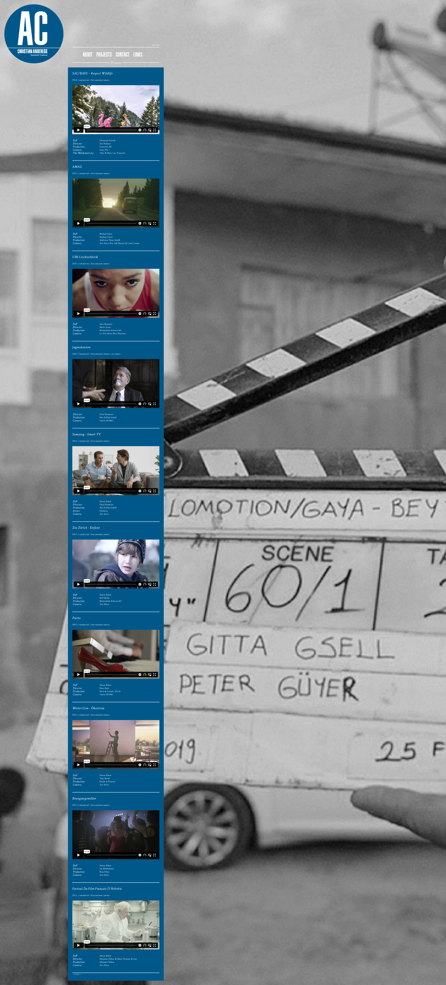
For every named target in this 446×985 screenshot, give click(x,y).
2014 (74, 80)
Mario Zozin (105, 327)
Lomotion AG (106, 147)
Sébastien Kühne (107, 959)
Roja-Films (104, 872)
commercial (84, 80)
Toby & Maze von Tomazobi (112, 153)
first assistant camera (100, 80)
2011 (74, 805)
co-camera (116, 354)
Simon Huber (106, 501)
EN (158, 45)
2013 (74, 173)
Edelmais (104, 511)
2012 (74, 354)
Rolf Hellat (104, 598)
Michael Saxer (106, 234)
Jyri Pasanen (105, 144)
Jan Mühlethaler (107, 869)
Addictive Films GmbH (110, 240)
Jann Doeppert (106, 324)
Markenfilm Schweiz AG (110, 330)
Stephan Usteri (106, 237)
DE (153, 45)
